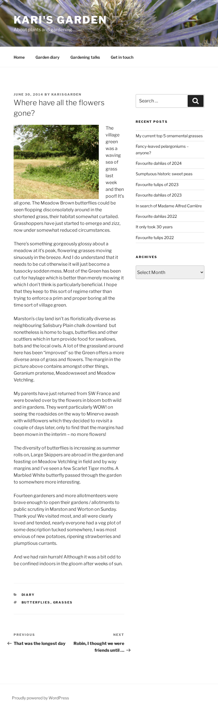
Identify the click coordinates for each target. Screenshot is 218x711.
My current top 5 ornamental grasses (169, 135)
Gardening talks (85, 57)
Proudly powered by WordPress (40, 697)
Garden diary (47, 57)
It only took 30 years (154, 226)
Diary (28, 595)
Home (19, 57)
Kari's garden (60, 20)
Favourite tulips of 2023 (157, 184)
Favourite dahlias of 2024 (159, 163)
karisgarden (66, 94)
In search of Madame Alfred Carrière (169, 205)
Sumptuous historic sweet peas (164, 173)
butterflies (36, 602)
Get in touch (122, 57)
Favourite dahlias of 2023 (159, 195)
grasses (63, 602)
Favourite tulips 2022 (155, 237)
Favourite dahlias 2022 (156, 216)
